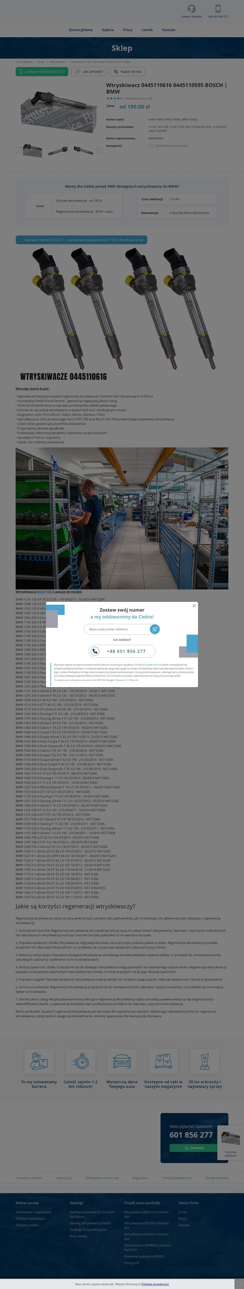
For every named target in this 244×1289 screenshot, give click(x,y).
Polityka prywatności (155, 1284)
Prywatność (121, 680)
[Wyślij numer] (155, 629)
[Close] (194, 605)
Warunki (133, 680)
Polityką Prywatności (146, 664)
